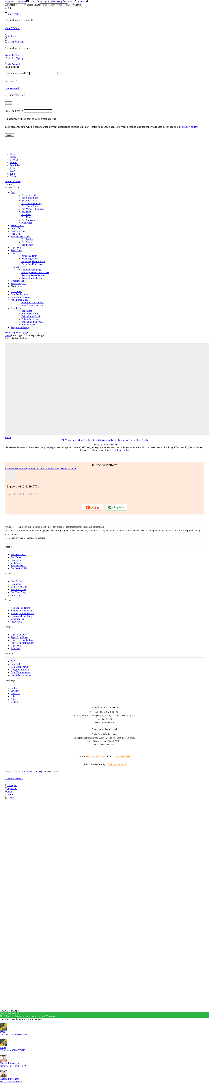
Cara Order (16, 291)
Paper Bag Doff (29, 256)
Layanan (14, 159)
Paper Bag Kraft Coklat (32, 264)
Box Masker (27, 239)
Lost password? (12, 88)
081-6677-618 (123, 756)
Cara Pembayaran (19, 294)
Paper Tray (16, 247)
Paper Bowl (16, 250)
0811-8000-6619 (117, 764)
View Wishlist (12, 28)
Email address (14, 110)
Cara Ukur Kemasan (21, 297)
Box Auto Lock (29, 195)
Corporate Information (14, 778)
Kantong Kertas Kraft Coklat (35, 272)
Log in (8, 103)
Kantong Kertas (18, 267)
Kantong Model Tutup (32, 278)
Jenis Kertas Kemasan (32, 305)
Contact (13, 176)
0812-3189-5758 (95, 756)
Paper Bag (16, 253)
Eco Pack (17, 225)
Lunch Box (16, 228)
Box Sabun (26, 242)
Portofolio (15, 165)
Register (9, 135)
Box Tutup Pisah (29, 206)
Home (13, 154)
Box (13, 192)
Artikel (8, 437)
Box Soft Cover (29, 200)
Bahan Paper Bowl (30, 316)
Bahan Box (26, 310)
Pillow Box (26, 222)
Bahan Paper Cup (30, 319)
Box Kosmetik (20, 236)
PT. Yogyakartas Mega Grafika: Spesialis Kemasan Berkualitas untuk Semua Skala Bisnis (104, 440)
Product (13, 162)
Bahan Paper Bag (29, 313)
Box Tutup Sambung (31, 203)
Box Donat (26, 217)
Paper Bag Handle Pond (33, 261)
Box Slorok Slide (29, 198)
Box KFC (26, 214)
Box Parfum (27, 245)
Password (11, 81)
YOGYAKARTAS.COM (31, 772)
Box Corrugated (18, 283)
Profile (13, 157)
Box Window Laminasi (32, 209)
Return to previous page (16, 332)
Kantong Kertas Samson (33, 275)
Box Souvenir (28, 220)
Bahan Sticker (28, 324)
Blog (12, 173)
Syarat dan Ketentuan (21, 675)
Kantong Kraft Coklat (21, 610)
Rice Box (15, 233)
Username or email (17, 73)
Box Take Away (18, 231)
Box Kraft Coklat (19, 568)
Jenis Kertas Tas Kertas (32, 302)
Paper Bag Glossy (30, 258)
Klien (12, 168)
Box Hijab (26, 211)
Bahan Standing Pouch (32, 322)
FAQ (12, 170)
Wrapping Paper (18, 280)
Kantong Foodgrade (31, 269)
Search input (33, 4)
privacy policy (189, 126)
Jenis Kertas (16, 308)
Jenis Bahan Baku (19, 299)
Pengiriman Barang (20, 327)
